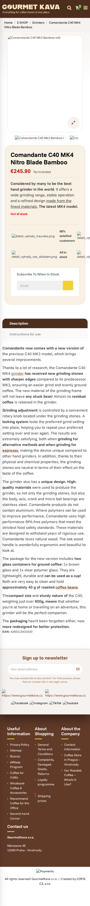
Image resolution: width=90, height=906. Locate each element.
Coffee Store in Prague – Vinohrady (72, 759)
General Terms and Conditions (45, 749)
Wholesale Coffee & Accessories (18, 787)
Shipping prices (44, 798)
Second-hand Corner (19, 816)
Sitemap (16, 750)
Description (19, 323)
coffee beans (66, 587)
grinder (17, 373)
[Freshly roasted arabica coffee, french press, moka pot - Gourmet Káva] (34, 6)
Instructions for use (25, 334)
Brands (15, 756)
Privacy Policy (19, 744)
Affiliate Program (16, 764)
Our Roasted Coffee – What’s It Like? (73, 777)
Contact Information (72, 747)
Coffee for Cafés (17, 775)
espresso (10, 450)
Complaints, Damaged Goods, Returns (46, 767)
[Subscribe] (78, 669)
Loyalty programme (46, 782)
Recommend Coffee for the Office (19, 803)
